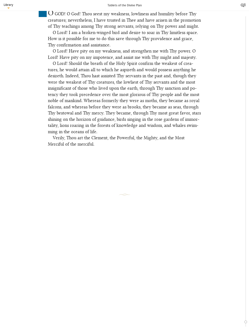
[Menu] (243, 5)
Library (8, 5)
